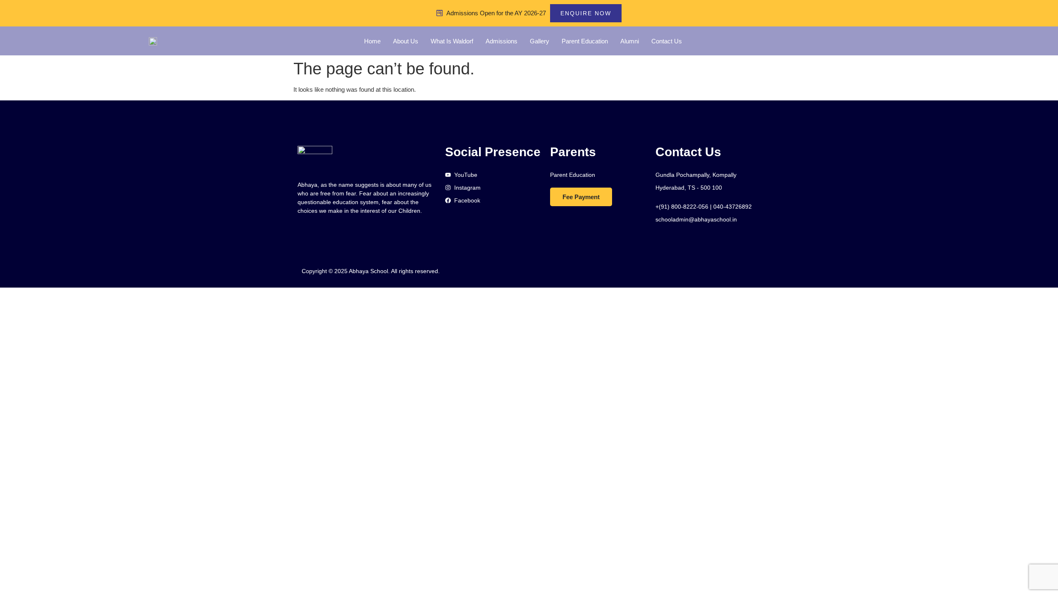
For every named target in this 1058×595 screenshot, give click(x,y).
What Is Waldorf (452, 41)
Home (372, 41)
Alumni (629, 41)
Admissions (501, 41)
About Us (405, 41)
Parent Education (585, 41)
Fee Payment (581, 196)
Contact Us (666, 41)
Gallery (539, 41)
